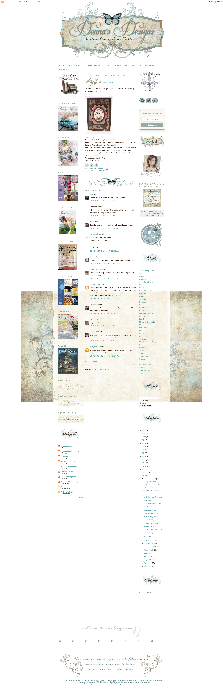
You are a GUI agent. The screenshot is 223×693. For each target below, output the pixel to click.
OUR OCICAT (136, 65)
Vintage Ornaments (150, 513)
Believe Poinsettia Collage (152, 504)
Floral (141, 296)
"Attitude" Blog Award (151, 523)
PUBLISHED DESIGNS (91, 65)
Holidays (142, 308)
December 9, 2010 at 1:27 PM (104, 341)
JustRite (142, 316)
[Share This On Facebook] (87, 165)
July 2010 (147, 553)
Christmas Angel (149, 507)
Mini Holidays (148, 536)
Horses (142, 310)
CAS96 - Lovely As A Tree (152, 530)
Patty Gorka (94, 304)
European (143, 293)
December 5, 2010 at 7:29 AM (104, 201)
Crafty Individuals (145, 290)
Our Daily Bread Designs (148, 342)
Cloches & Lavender (69, 487)
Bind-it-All (142, 279)
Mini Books (143, 328)
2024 (144, 430)
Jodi (91, 194)
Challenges (143, 285)
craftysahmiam (95, 347)
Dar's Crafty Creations (69, 466)
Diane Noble (94, 332)
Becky (92, 221)
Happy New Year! (149, 482)
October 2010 (149, 543)
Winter (141, 373)
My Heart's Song (67, 492)
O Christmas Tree (149, 526)
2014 (144, 463)
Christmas (101, 171)
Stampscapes (144, 356)
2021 (144, 440)
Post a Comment (91, 361)
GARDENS (117, 65)
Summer (142, 359)
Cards (93, 171)
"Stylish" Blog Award (150, 517)
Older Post (132, 365)
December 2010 (150, 479)
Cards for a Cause (146, 282)
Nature (141, 333)
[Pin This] (96, 165)
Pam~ (92, 319)
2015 (144, 460)
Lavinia (142, 319)
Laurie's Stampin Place (70, 477)
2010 (144, 476)
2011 (144, 473)
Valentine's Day (145, 365)
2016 (144, 456)
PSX (141, 345)
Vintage (142, 367)
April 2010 (148, 563)
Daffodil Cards (66, 446)
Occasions (143, 339)
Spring (141, 353)
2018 (144, 450)
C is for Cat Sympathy (151, 520)
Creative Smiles (67, 472)
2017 (144, 453)
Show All (81, 497)
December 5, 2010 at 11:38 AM (104, 251)
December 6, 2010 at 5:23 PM (104, 326)
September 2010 (150, 547)
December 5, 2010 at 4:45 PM (104, 263)
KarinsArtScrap (66, 456)
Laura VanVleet (95, 269)
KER (91, 257)
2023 (144, 433)
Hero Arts (142, 305)
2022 (144, 437)
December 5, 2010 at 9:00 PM (104, 298)
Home (111, 365)
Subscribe (152, 125)
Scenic (141, 350)
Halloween (143, 302)
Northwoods (143, 336)
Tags (141, 362)
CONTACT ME (64, 70)
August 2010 (149, 550)
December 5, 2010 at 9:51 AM (104, 228)
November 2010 (150, 540)
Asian (141, 273)
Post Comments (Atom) (103, 369)
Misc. (141, 330)
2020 (144, 443)
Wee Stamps (144, 370)
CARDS (106, 65)
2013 (144, 466)
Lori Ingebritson (96, 284)
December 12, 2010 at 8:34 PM (104, 356)
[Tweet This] (92, 165)
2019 (144, 446)
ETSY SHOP (149, 65)
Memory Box (144, 325)
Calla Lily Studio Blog (69, 482)
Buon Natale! (148, 500)
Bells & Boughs (148, 533)
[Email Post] (107, 168)
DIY (126, 65)
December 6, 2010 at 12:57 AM (104, 314)
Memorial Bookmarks (147, 322)
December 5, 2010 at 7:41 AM (104, 216)
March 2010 (148, 566)
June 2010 (148, 556)
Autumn (142, 276)
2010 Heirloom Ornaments (153, 497)
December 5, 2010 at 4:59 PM (104, 278)
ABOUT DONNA (74, 65)
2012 (144, 469)
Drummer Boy (148, 494)
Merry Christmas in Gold (152, 510)
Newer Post (89, 365)
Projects (142, 347)
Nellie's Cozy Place (68, 461)
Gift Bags (142, 299)
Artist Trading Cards (146, 271)
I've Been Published (146, 313)
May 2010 (148, 560)
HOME (61, 65)
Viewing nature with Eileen (71, 451)
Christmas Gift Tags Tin (152, 490)
